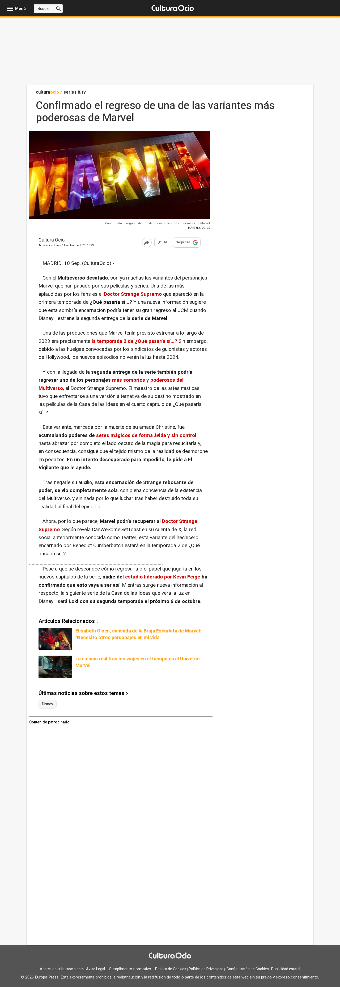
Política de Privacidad (206, 969)
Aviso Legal (95, 969)
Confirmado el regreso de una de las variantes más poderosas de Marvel (157, 223)
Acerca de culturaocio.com (62, 969)
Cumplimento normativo (130, 969)
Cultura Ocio (52, 240)
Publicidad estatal (285, 969)
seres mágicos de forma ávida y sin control (146, 435)
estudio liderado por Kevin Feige (163, 577)
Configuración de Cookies (248, 969)
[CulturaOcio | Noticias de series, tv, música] (172, 8)
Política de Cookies (170, 969)
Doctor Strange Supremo (133, 294)
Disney (47, 704)
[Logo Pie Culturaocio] (170, 956)
